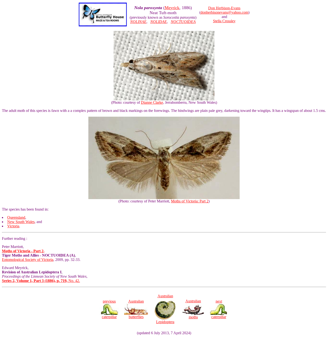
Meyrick (172, 7)
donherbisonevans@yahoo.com (224, 12)
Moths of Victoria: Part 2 (189, 201)
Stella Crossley (224, 21)
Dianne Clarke (152, 102)
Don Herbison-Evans (224, 8)
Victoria (13, 226)
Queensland (16, 217)
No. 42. (41, 281)
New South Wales (21, 222)
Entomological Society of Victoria (27, 260)
